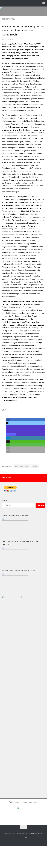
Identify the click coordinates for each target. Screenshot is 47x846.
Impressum (33, 802)
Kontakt (24, 802)
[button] (8, 420)
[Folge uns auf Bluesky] (44, 477)
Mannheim (35, 466)
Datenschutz (14, 802)
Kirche (27, 466)
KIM (13, 19)
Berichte (6, 19)
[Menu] (43, 3)
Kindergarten (19, 466)
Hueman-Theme (36, 834)
